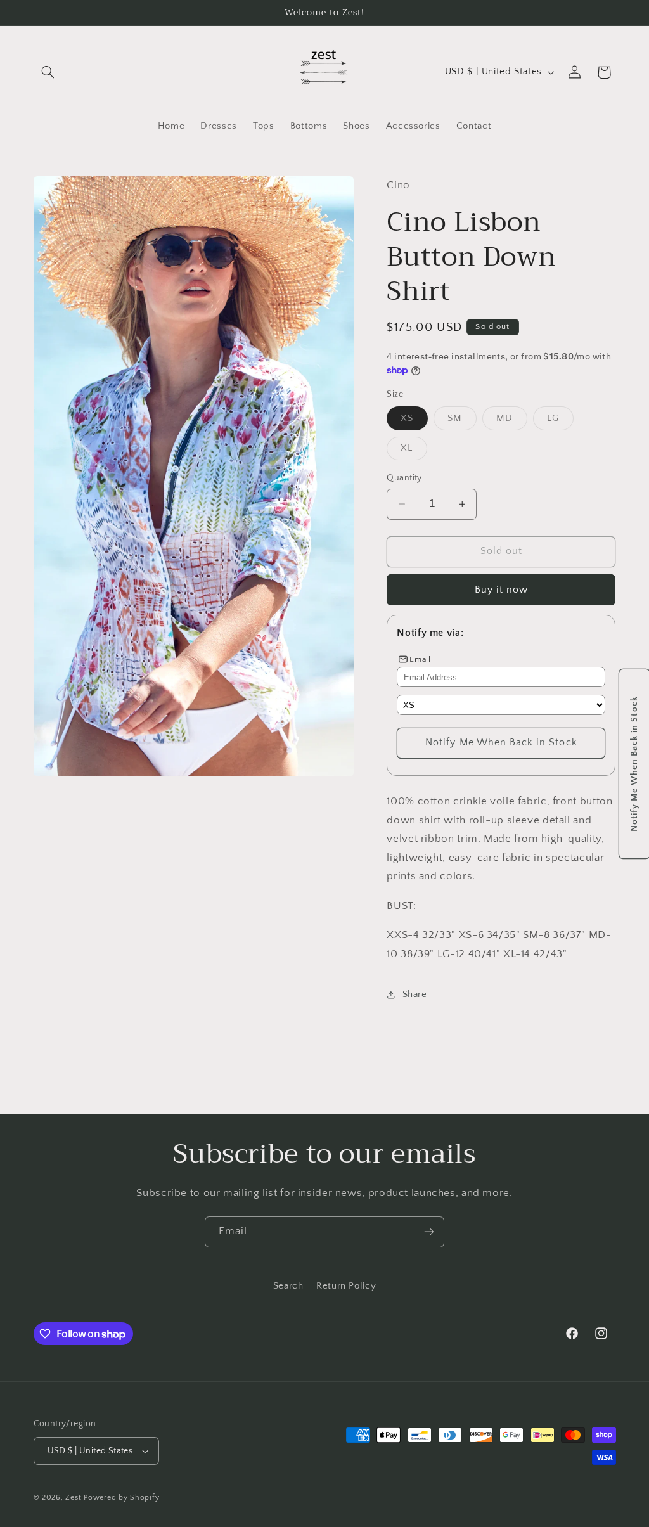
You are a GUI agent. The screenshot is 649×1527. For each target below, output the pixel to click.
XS (414, 421)
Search (288, 1286)
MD (511, 421)
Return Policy (346, 1286)
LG (560, 421)
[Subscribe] (429, 1231)
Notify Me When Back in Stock (501, 742)
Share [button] (414, 994)
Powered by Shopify (121, 1497)
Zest (73, 1497)
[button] (48, 72)
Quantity (404, 478)
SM (461, 421)
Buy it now (502, 589)
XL (414, 451)
